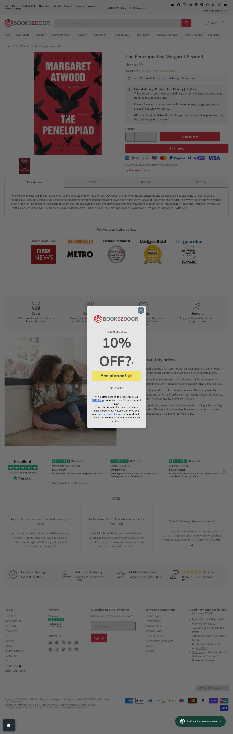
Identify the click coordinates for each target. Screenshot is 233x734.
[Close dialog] (141, 310)
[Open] (9, 725)
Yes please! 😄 (116, 376)
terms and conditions (109, 414)
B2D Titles (98, 400)
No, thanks (116, 388)
